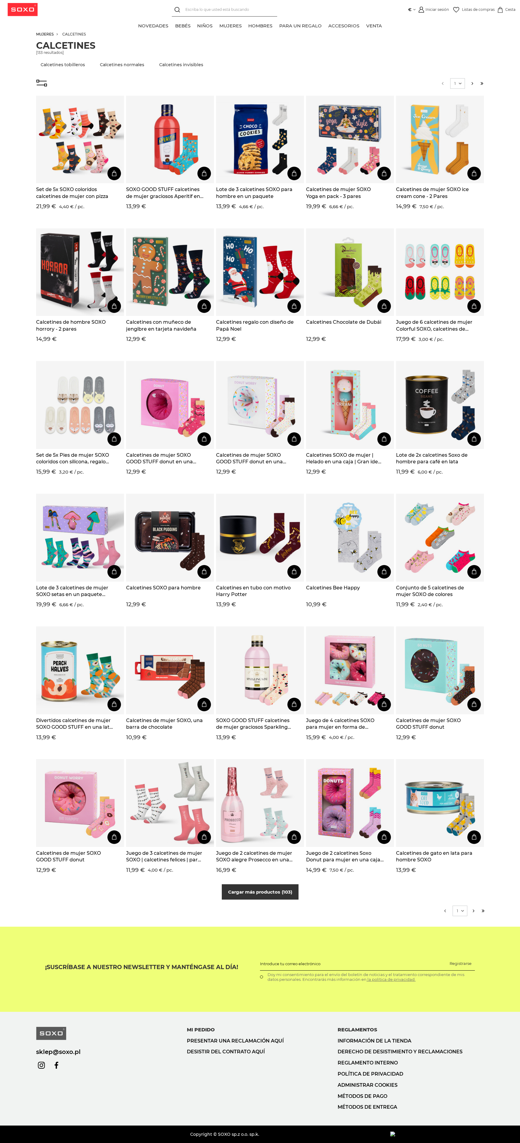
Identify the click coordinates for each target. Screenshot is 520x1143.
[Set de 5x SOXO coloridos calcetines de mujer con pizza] (80, 140)
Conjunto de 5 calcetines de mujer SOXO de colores (430, 591)
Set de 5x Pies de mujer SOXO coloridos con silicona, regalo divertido (72, 458)
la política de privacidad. (391, 979)
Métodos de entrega (367, 1107)
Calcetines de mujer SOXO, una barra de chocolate (164, 724)
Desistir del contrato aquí (226, 1052)
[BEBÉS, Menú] (193, 25)
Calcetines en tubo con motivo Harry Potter (253, 591)
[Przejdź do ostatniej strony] (482, 83)
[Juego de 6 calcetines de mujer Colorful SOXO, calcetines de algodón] (440, 272)
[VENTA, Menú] (385, 25)
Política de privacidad (370, 1074)
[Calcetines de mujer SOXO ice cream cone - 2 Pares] (440, 140)
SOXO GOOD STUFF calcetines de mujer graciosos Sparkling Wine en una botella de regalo (253, 724)
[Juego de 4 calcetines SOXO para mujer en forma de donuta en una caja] (350, 670)
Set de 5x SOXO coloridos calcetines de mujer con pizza (72, 193)
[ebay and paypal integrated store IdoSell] (437, 1134)
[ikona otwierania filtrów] (41, 84)
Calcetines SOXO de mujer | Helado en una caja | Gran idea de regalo (343, 458)
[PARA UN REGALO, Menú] (325, 25)
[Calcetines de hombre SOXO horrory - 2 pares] (80, 272)
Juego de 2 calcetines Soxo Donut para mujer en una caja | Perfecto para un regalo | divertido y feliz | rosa (344, 856)
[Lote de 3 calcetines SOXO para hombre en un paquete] (260, 140)
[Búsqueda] (178, 10)
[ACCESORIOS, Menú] (362, 25)
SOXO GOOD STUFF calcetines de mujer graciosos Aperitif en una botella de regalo (163, 193)
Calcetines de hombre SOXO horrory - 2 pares (71, 325)
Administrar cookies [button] (368, 1085)
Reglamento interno (368, 1063)
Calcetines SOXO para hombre (163, 588)
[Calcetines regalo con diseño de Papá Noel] (260, 272)
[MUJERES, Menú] (244, 25)
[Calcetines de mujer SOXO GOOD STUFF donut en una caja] (170, 405)
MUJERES (45, 34)
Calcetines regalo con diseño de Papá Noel (255, 325)
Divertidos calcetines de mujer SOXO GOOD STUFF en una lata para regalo (74, 724)
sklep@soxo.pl (58, 1051)
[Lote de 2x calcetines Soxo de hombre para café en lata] (440, 405)
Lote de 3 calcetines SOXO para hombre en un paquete (254, 193)
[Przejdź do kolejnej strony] (472, 83)
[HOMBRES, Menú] (275, 25)
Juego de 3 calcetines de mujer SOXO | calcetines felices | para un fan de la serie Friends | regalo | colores (164, 856)
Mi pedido (201, 1030)
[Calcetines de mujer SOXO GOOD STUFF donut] (440, 670)
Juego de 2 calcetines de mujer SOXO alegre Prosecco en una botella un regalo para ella (254, 856)
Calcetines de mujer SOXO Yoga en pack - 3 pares (338, 193)
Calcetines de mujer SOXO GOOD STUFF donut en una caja (159, 458)
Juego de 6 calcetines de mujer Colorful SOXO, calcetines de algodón (434, 325)
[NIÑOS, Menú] (216, 25)
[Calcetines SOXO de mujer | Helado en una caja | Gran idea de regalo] (350, 405)
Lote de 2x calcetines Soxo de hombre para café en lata (432, 458)
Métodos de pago (362, 1096)
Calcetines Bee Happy (333, 588)
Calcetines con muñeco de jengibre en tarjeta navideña (161, 325)
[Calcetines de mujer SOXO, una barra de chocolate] (170, 670)
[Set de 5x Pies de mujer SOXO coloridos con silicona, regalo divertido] (80, 405)
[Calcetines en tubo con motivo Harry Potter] (260, 538)
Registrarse (461, 963)
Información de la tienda (374, 1041)
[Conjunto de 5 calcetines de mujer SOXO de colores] (440, 538)
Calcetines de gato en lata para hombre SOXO (434, 856)
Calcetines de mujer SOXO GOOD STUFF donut (428, 724)
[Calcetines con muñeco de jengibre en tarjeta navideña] (170, 272)
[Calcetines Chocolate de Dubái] (350, 272)
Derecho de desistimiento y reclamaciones (400, 1052)
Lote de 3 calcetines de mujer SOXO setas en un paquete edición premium (72, 591)
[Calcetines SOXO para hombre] (170, 538)
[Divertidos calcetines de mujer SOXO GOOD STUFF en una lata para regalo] (80, 670)
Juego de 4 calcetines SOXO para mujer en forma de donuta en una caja (340, 724)
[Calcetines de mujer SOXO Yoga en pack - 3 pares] (350, 140)
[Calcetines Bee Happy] (350, 538)
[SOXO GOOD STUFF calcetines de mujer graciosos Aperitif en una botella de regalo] (170, 140)
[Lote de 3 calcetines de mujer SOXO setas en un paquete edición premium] (80, 538)
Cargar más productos (259, 892)
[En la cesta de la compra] (114, 173)
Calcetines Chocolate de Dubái (343, 322)
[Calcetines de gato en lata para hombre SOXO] (440, 803)
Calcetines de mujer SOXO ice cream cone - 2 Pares (432, 193)
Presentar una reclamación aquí (235, 1041)
